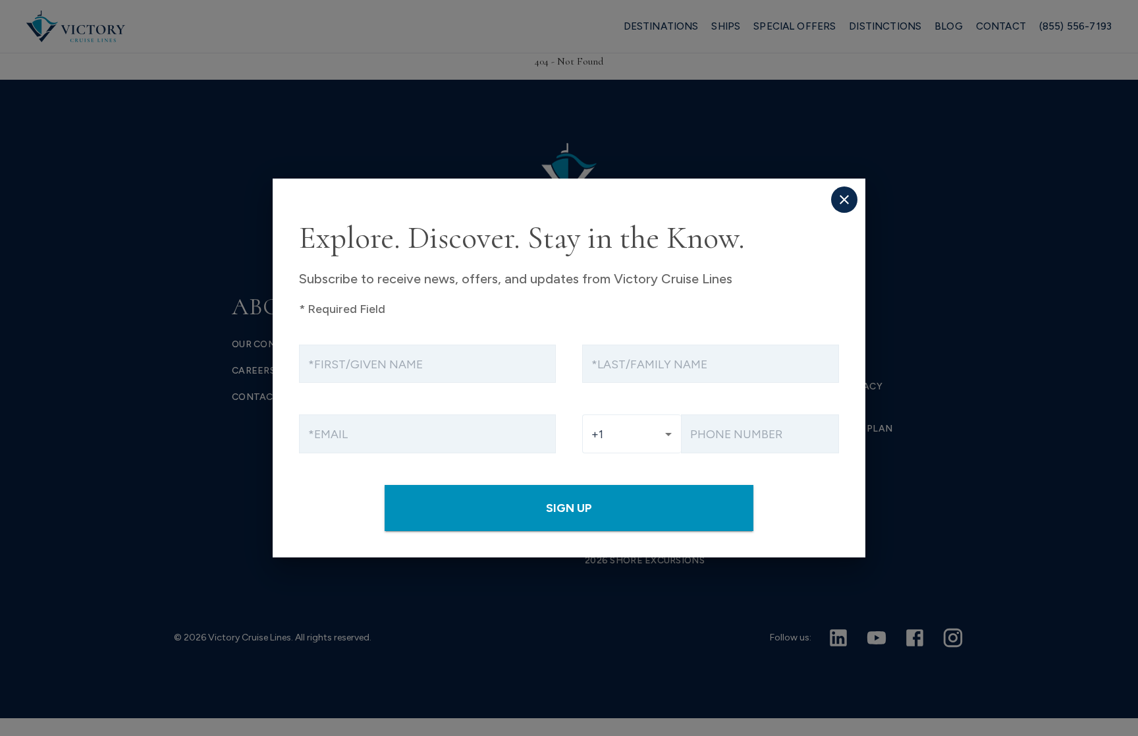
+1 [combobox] (597, 434)
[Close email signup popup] (844, 199)
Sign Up (569, 508)
